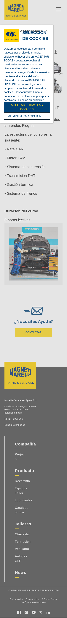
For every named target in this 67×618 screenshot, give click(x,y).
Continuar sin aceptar (31, 30)
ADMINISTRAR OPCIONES (27, 116)
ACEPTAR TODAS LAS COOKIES (27, 107)
